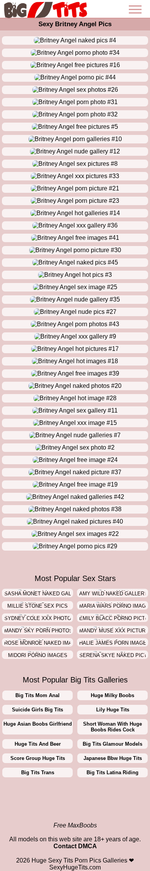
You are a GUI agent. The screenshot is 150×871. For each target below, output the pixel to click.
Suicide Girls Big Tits (37, 710)
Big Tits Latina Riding (112, 772)
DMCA (87, 846)
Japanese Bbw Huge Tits (112, 758)
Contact (65, 846)
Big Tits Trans (37, 772)
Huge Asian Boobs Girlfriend (37, 724)
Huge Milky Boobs (112, 695)
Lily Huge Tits (112, 710)
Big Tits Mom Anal (37, 695)
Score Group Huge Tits (37, 758)
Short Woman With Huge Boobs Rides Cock (112, 727)
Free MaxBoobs (75, 825)
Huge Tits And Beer (38, 744)
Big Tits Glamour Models (112, 744)
